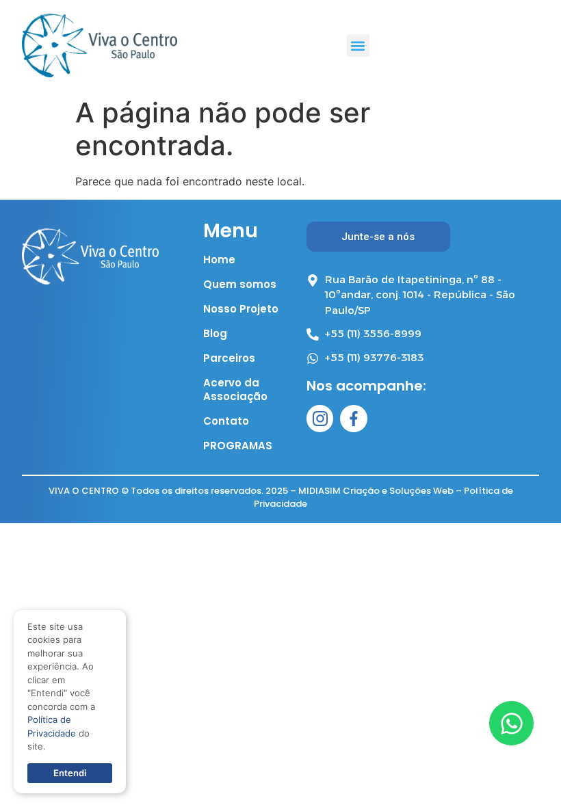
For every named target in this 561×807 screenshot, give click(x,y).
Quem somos (239, 284)
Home (219, 260)
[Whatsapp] (511, 723)
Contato (226, 421)
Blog (215, 334)
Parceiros (229, 358)
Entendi (69, 772)
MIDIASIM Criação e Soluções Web (376, 490)
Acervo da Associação (235, 390)
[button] (358, 45)
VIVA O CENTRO (84, 490)
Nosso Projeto (240, 309)
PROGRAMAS (237, 446)
